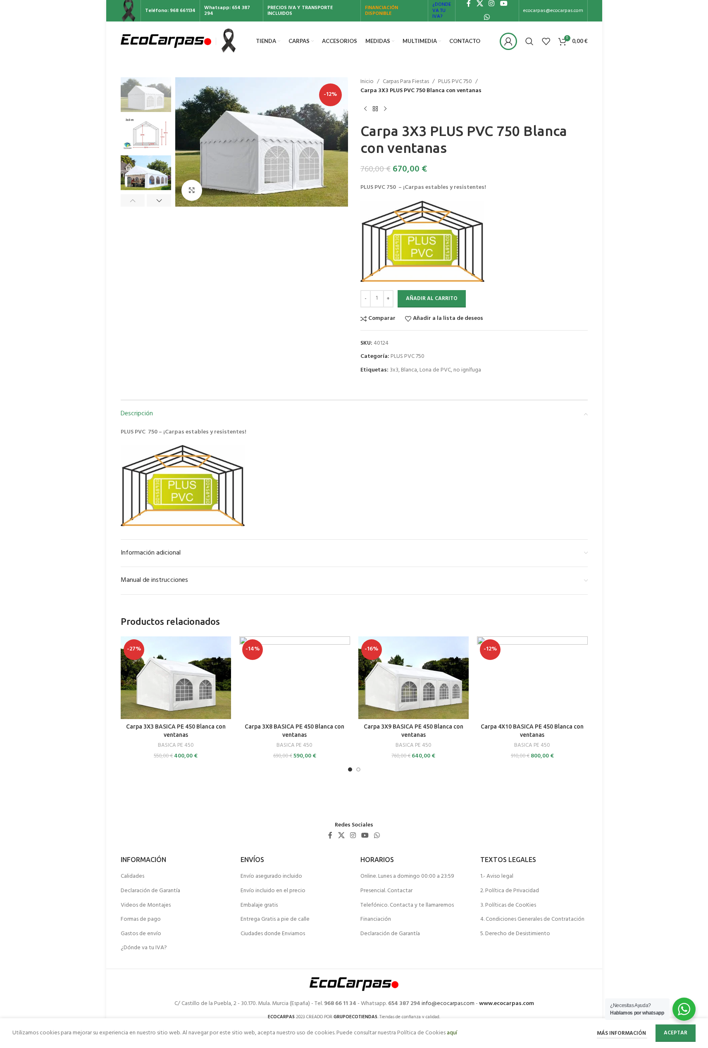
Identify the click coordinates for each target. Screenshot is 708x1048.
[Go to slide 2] (358, 769)
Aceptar (675, 1033)
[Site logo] (166, 41)
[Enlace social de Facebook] (330, 836)
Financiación (375, 919)
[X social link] (341, 836)
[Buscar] (529, 41)
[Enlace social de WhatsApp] (487, 17)
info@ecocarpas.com (448, 1003)
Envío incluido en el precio (273, 891)
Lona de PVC (435, 370)
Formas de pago (141, 919)
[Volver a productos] (375, 109)
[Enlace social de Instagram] (352, 836)
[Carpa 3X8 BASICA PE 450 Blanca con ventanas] (294, 677)
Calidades (132, 876)
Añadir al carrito (432, 298)
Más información (622, 1033)
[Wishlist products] (546, 41)
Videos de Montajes (146, 905)
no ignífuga (467, 370)
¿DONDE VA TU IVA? (441, 10)
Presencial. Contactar (386, 891)
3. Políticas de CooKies (508, 905)
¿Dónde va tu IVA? (144, 948)
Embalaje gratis (259, 905)
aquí (452, 1033)
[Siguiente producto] (385, 109)
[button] (133, 200)
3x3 (394, 370)
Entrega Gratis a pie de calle (275, 919)
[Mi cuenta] (508, 41)
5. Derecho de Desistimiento (515, 934)
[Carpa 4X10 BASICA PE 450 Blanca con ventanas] (532, 677)
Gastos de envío (141, 934)
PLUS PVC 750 (455, 81)
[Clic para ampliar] (191, 190)
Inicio (367, 81)
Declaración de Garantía (150, 891)
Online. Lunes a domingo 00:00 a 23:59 (407, 876)
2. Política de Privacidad (509, 891)
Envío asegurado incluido (271, 876)
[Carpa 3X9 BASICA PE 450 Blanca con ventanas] (413, 677)
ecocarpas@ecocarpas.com (553, 11)
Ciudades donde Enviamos (273, 934)
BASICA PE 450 (176, 745)
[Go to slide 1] (350, 769)
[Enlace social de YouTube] (365, 836)
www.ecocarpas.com (506, 1003)
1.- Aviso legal (496, 876)
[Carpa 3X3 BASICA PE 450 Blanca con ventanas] (176, 677)
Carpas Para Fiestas (406, 81)
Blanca (409, 370)
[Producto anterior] (365, 109)
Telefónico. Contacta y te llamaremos (407, 905)
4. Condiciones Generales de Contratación (532, 919)
